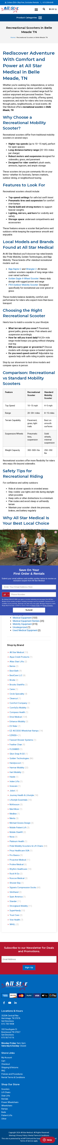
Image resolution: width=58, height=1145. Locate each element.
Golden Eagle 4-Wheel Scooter (23, 278)
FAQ (3, 1071)
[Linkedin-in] (15, 1002)
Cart (3, 1061)
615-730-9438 (7, 1024)
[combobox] (6, 594)
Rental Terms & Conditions (13, 1077)
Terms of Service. (48, 605)
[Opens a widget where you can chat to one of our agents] (47, 1140)
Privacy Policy (21, 1135)
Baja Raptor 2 (15, 269)
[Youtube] (9, 1002)
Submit (28, 610)
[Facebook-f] (3, 1002)
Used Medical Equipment (25, 630)
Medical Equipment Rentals (26, 621)
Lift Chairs (5, 1092)
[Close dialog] (55, 532)
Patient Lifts (6, 1115)
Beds (3, 1112)
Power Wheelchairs (9, 1102)
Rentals (4, 1099)
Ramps (4, 1109)
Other (3, 1119)
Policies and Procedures (12, 1074)
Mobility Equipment (22, 624)
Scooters (5, 1089)
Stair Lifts (5, 1096)
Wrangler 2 (31, 269)
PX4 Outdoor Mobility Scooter (23, 284)
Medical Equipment (22, 617)
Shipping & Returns (9, 1067)
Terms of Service (26, 1141)
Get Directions (7, 1021)
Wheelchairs (6, 1105)
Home (13, 37)
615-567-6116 (7, 1037)
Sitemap (12, 1135)
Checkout (5, 1064)
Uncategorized (20, 627)
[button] (36, 9)
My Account (6, 1057)
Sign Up (29, 967)
